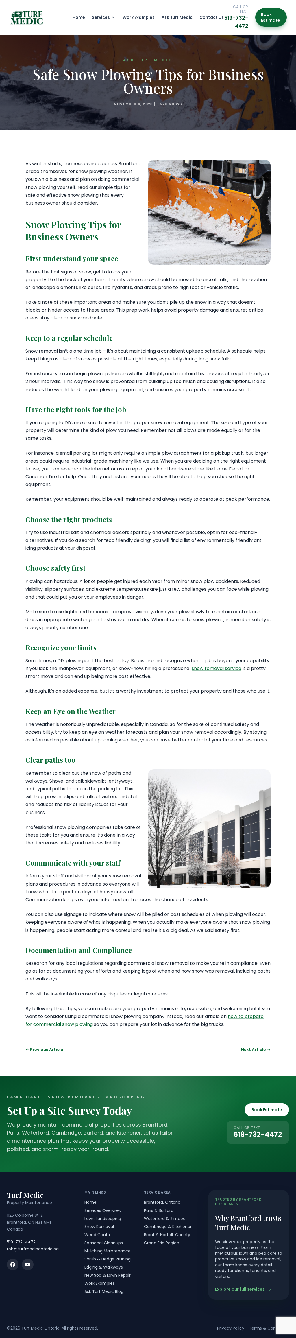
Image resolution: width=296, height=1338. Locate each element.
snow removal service (216, 668)
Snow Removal (99, 1227)
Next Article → (256, 1049)
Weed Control (98, 1235)
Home (79, 17)
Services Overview (102, 1210)
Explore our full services (240, 1289)
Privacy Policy (230, 1328)
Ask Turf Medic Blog (103, 1291)
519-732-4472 (258, 1134)
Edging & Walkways (103, 1267)
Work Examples (139, 17)
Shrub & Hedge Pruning (107, 1259)
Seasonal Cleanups (103, 1243)
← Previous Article (44, 1049)
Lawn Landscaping (102, 1218)
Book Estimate (270, 17)
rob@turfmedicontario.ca (33, 1249)
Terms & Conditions (269, 1328)
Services (101, 17)
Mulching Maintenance (107, 1251)
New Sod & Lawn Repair (107, 1275)
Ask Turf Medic (177, 17)
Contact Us (211, 17)
